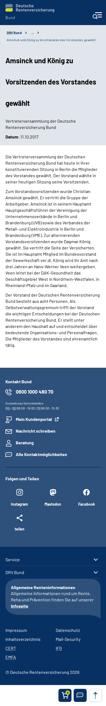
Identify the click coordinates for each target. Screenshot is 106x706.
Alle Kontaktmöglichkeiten (41, 454)
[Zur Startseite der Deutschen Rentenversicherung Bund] (29, 11)
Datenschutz (68, 630)
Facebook (86, 504)
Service (12, 559)
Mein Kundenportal (34, 419)
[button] (80, 695)
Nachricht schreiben (35, 430)
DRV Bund (14, 572)
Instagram (19, 504)
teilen (19, 529)
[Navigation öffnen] (97, 17)
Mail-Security (68, 639)
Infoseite (19, 605)
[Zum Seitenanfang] (95, 695)
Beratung (25, 442)
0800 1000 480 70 (34, 392)
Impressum (16, 630)
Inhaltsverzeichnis (22, 639)
